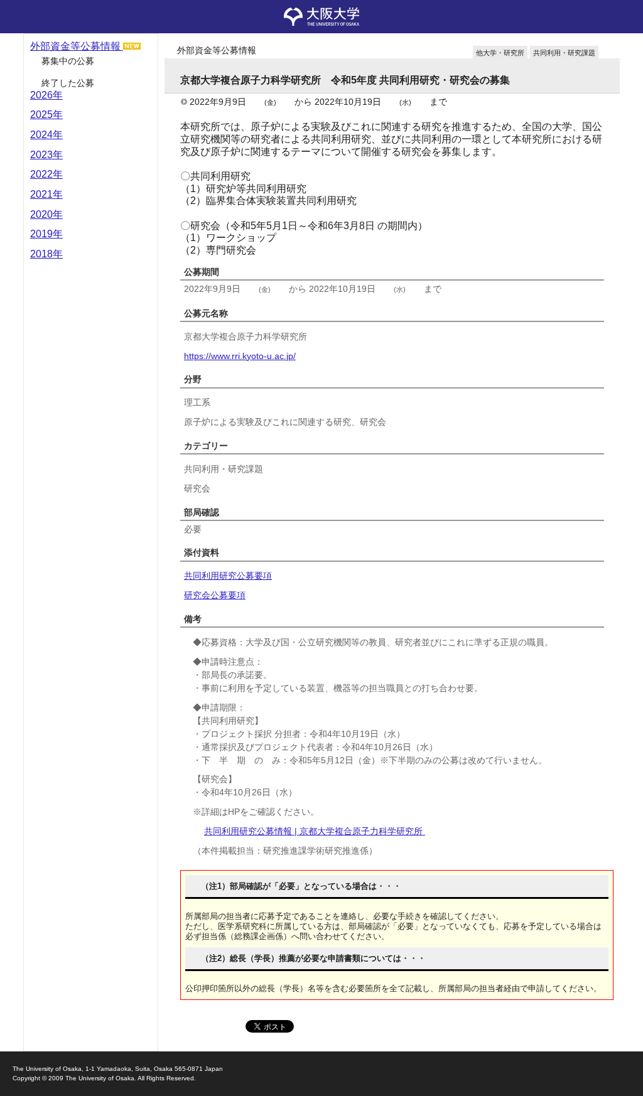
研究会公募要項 (215, 595)
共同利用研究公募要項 (228, 576)
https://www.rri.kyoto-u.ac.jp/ (240, 356)
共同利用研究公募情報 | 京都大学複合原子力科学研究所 (314, 831)
